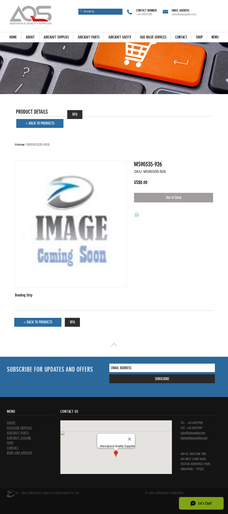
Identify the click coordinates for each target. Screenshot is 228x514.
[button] (56, 37)
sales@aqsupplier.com (184, 14)
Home (19, 144)
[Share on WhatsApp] (137, 215)
